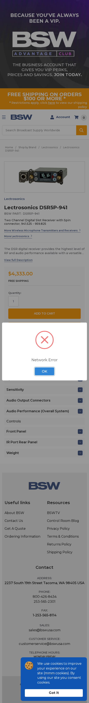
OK (44, 371)
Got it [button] (54, 693)
